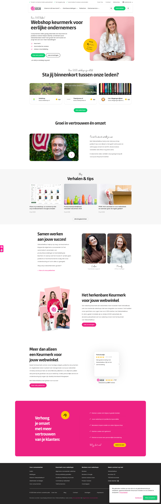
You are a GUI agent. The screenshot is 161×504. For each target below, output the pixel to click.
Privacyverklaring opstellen (63, 474)
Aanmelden (120, 8)
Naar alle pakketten (38, 385)
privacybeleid (76, 498)
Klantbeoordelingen (69, 8)
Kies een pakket (38, 55)
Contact (108, 2)
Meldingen (33, 474)
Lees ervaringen (53, 55)
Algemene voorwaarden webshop (65, 471)
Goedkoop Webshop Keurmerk (65, 477)
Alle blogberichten (80, 219)
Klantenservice (93, 8)
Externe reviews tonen (88, 477)
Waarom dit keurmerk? (52, 8)
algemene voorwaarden (90, 498)
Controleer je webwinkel (63, 481)
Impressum (100, 492)
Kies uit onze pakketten (47, 270)
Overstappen (86, 484)
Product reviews (86, 481)
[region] (106, 251)
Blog (65, 492)
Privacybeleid (123, 492)
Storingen (87, 492)
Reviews (84, 471)
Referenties (116, 2)
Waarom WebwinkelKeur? (37, 477)
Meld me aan (119, 445)
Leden (31, 471)
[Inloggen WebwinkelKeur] (128, 8)
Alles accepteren (150, 498)
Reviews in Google (87, 474)
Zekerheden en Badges (36, 481)
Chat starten (112, 481)
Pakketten (82, 8)
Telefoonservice (60, 484)
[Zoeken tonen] (111, 8)
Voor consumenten (35, 484)
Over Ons (100, 2)
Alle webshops (80, 110)
